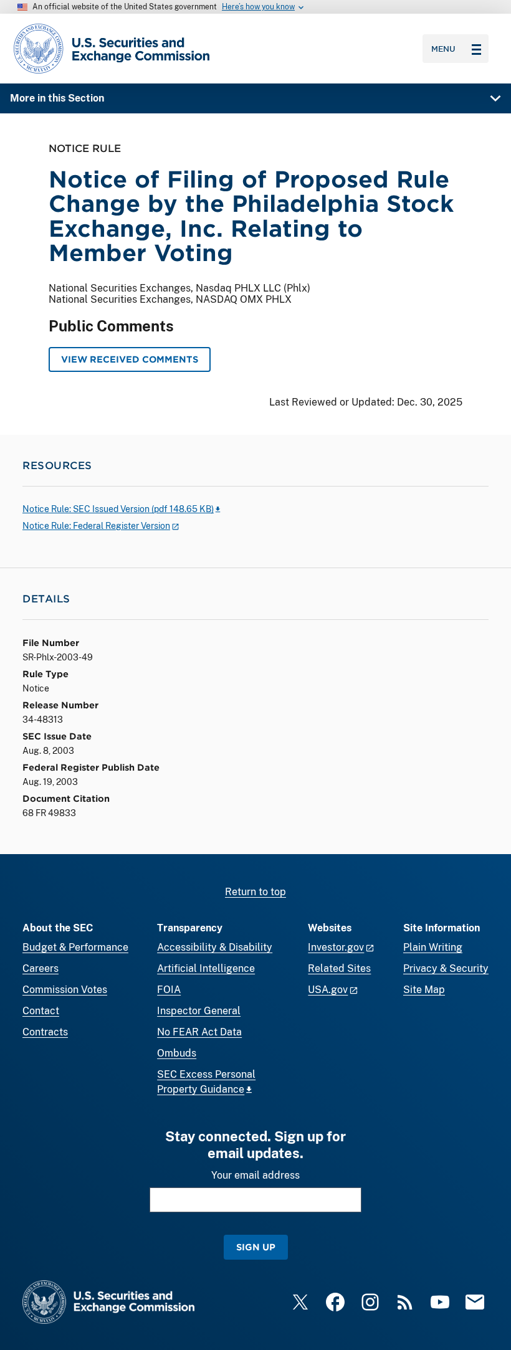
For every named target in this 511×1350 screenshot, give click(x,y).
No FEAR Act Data (199, 1032)
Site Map (424, 990)
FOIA (169, 990)
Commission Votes (64, 990)
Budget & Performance (75, 947)
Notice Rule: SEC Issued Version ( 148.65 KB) (118, 509)
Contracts (45, 1032)
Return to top (255, 892)
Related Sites (339, 968)
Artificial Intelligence (206, 968)
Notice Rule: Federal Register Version (96, 526)
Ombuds (176, 1053)
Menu (443, 49)
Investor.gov (336, 947)
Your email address (255, 1175)
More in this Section (57, 98)
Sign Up (255, 1247)
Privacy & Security (446, 968)
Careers (40, 968)
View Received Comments (129, 359)
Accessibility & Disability (214, 947)
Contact (40, 1011)
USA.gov (328, 990)
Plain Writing (432, 947)
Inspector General (199, 1011)
